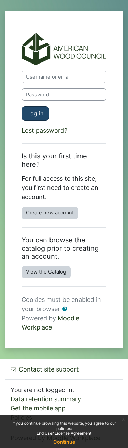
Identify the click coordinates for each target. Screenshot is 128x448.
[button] (66, 309)
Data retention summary (46, 399)
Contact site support (49, 369)
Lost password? (44, 130)
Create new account (50, 213)
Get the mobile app (38, 408)
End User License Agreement (64, 433)
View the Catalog (46, 272)
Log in (35, 113)
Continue (64, 442)
